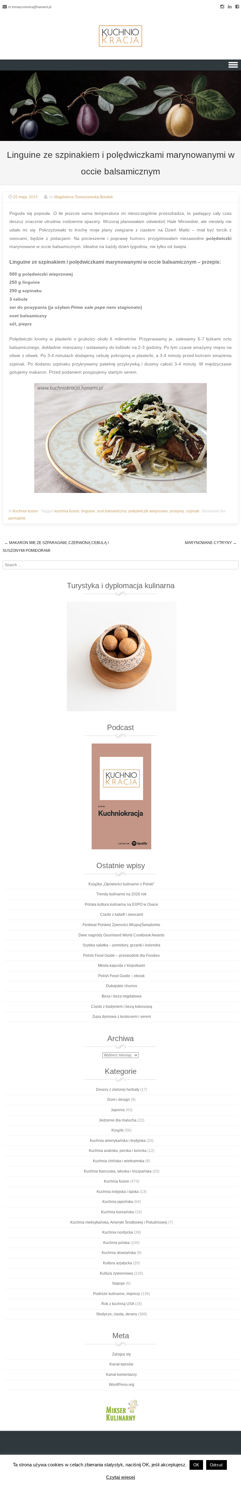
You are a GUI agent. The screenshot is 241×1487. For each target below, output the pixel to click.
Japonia (118, 1110)
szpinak (192, 511)
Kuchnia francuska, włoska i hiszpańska (118, 1171)
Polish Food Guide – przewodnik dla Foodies (121, 955)
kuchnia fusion (67, 511)
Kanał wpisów (121, 1364)
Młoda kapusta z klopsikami (121, 965)
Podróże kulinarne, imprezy (116, 1294)
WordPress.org (121, 1384)
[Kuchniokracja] (120, 36)
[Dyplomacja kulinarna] (121, 656)
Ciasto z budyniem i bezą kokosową (121, 1006)
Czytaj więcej (120, 1477)
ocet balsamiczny (111, 511)
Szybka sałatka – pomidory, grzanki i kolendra (121, 945)
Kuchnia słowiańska (119, 1253)
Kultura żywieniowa (116, 1273)
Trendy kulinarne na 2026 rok (121, 894)
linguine (88, 511)
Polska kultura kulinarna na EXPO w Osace (121, 904)
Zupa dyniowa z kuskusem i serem (121, 1016)
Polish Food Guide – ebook (121, 976)
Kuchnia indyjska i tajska (118, 1191)
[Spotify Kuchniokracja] (121, 796)
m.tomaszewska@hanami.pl (29, 7)
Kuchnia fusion (25, 511)
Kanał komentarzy (121, 1374)
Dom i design (118, 1099)
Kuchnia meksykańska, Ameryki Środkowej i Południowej (118, 1222)
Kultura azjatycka (117, 1263)
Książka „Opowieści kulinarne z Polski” (121, 884)
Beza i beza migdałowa (122, 996)
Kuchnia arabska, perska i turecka (118, 1150)
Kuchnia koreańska (117, 1212)
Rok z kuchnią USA (117, 1304)
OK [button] (196, 1465)
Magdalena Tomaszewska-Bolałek (83, 197)
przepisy (177, 511)
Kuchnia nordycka (117, 1232)
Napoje (118, 1283)
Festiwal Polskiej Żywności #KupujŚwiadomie (121, 925)
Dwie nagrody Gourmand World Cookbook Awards (121, 935)
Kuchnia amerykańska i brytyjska (118, 1140)
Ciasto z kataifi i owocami (121, 914)
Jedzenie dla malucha (118, 1120)
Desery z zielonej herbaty (117, 1089)
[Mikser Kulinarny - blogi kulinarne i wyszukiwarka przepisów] (121, 1410)
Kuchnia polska (116, 1243)
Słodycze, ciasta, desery (116, 1314)
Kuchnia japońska (117, 1201)
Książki (117, 1130)
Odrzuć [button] (216, 1465)
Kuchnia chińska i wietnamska (118, 1161)
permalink (16, 518)
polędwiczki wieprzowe (148, 511)
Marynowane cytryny (211, 543)
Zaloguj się (121, 1354)
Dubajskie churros (121, 986)
